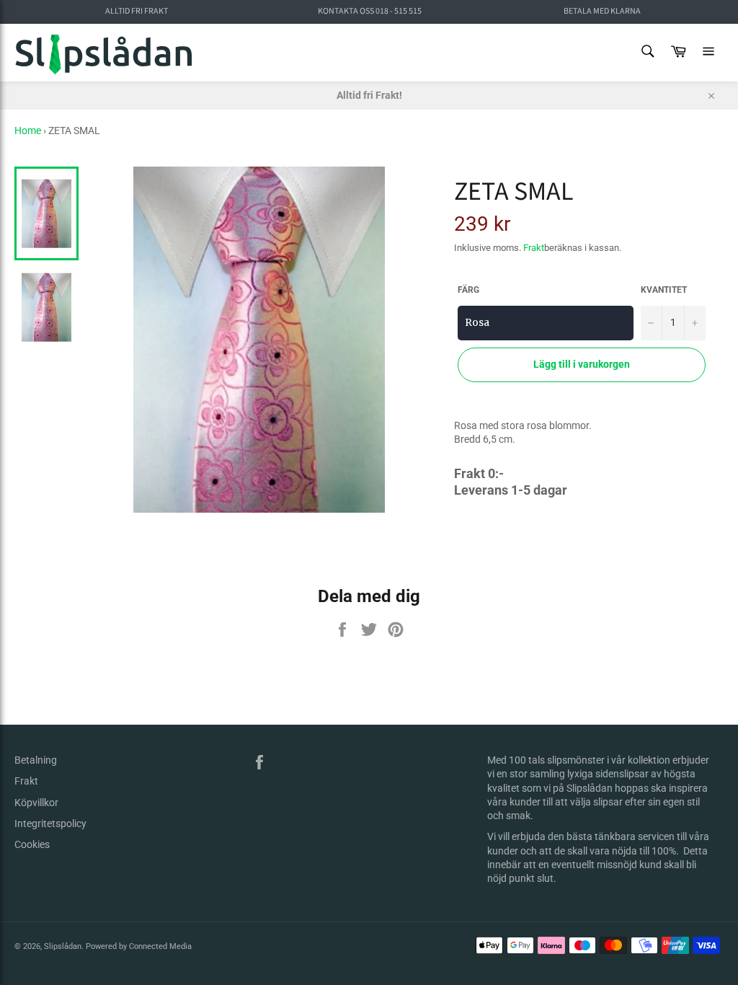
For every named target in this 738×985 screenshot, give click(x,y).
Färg (468, 290)
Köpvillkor (36, 802)
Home (27, 130)
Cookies (32, 844)
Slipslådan (62, 946)
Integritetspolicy (50, 823)
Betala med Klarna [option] (602, 11)
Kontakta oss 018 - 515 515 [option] (370, 11)
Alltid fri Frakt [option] (136, 11)
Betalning (35, 760)
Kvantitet (664, 290)
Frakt (533, 247)
